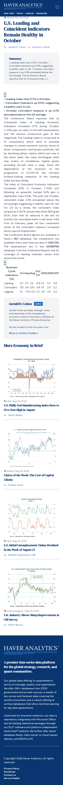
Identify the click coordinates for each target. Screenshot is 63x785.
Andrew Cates (15, 484)
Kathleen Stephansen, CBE (22, 554)
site (53, 250)
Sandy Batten (15, 415)
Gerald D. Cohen (17, 47)
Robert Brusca (15, 624)
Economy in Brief (41, 47)
